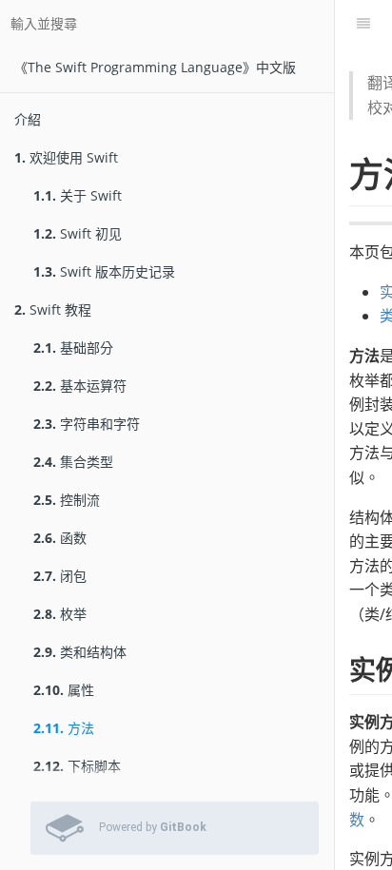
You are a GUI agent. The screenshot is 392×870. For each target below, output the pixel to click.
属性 (63, 690)
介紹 (27, 119)
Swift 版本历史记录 (104, 271)
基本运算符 (80, 386)
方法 (63, 728)
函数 (60, 538)
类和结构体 (80, 652)
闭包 (60, 576)
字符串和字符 (86, 424)
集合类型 (73, 462)
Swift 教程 (52, 309)
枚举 (60, 614)
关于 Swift (77, 195)
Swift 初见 (77, 233)
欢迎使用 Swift (66, 157)
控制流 (66, 500)
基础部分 (73, 347)
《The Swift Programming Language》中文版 (155, 67)
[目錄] (363, 24)
